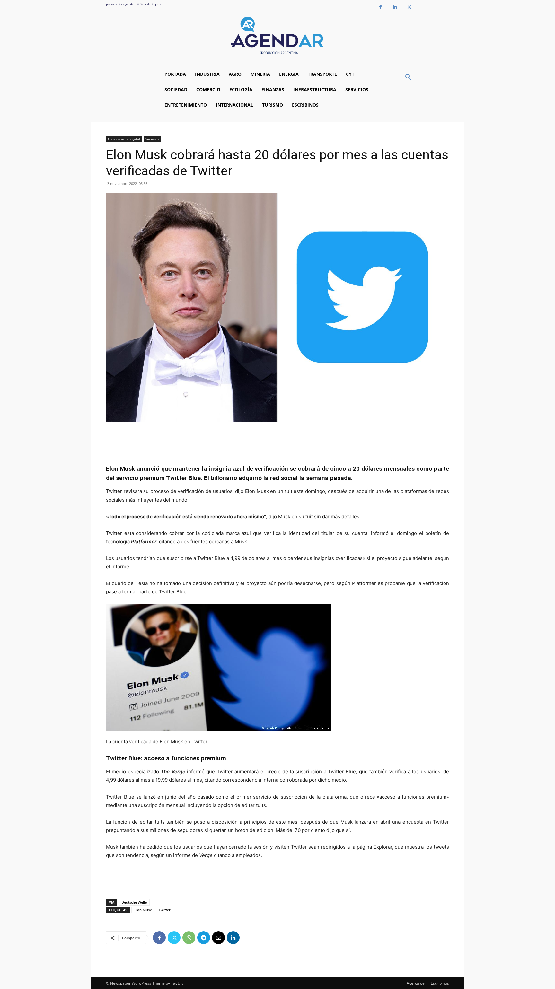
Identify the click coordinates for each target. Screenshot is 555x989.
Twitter (165, 909)
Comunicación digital (124, 139)
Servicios (152, 139)
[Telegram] (203, 937)
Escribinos (440, 983)
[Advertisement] (277, 440)
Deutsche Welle (134, 902)
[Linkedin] (395, 7)
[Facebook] (380, 7)
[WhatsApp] (188, 937)
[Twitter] (409, 7)
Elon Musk (143, 909)
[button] (408, 77)
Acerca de (416, 983)
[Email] (218, 937)
